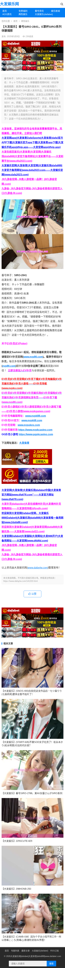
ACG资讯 (7, 14)
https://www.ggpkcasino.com (36, 434)
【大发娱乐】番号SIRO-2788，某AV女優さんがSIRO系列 (32, 793)
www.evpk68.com (31, 420)
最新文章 (25, 951)
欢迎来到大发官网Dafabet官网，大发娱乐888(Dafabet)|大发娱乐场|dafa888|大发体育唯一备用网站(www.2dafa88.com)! (32, 518)
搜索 (51, 963)
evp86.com (8, 366)
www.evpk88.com (35, 415)
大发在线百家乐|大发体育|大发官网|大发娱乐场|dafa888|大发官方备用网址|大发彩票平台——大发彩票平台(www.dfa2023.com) (32, 156)
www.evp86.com (33, 356)
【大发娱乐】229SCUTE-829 (17, 841)
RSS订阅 (54, 951)
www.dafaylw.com (38, 567)
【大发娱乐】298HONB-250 (16, 888)
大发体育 (24, 443)
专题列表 (15, 951)
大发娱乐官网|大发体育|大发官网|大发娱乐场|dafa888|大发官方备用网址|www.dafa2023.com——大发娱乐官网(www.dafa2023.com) (32, 170)
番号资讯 (39, 11)
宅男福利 (23, 11)
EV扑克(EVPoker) (17, 343)
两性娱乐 (23, 14)
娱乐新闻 (55, 11)
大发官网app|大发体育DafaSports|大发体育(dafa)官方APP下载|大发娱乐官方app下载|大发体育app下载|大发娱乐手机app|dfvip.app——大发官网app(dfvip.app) (32, 142)
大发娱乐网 (9, 4)
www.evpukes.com (29, 425)
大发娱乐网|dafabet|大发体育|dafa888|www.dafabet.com (36, 956)
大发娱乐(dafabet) (42, 14)
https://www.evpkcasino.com (35, 429)
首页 (4, 11)
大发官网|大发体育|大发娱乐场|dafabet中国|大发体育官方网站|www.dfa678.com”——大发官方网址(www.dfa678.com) (31, 495)
